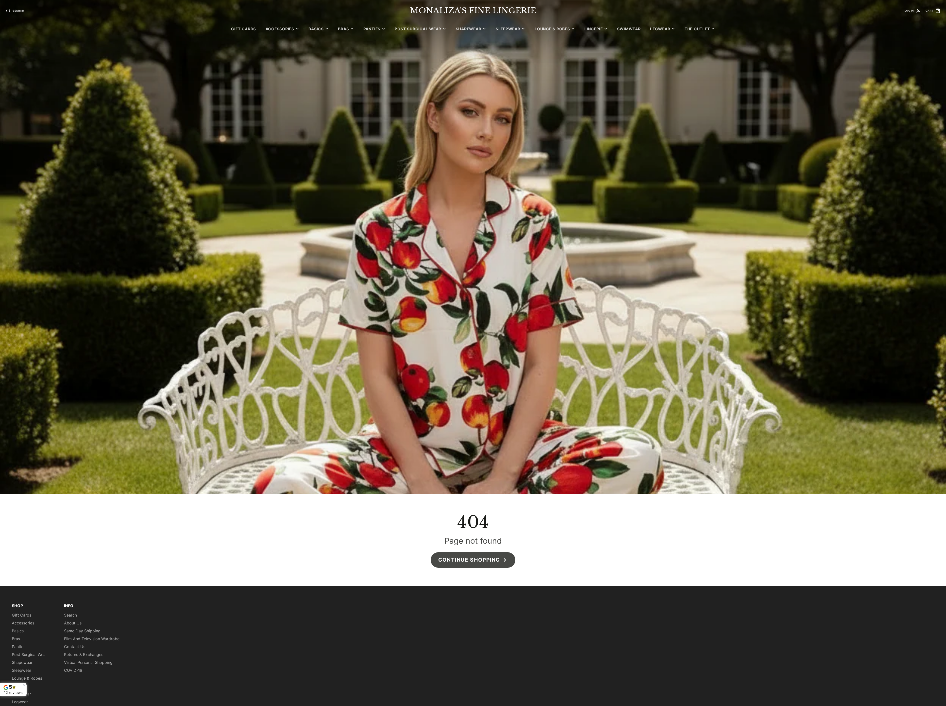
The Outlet (697, 29)
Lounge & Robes (552, 29)
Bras (343, 29)
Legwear (660, 29)
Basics (316, 29)
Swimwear (629, 29)
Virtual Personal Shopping (88, 662)
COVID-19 (73, 670)
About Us (73, 622)
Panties (371, 29)
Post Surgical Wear (418, 29)
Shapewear (468, 29)
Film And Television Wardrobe (91, 638)
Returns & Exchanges (83, 654)
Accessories (280, 29)
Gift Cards (243, 29)
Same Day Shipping (82, 630)
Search (70, 615)
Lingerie (593, 29)
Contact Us (74, 646)
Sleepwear (508, 29)
